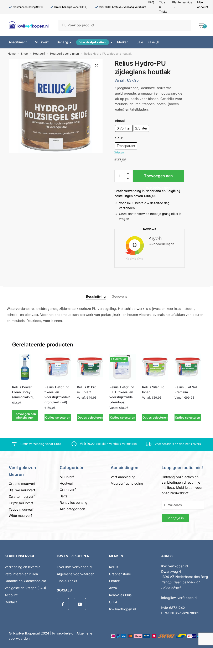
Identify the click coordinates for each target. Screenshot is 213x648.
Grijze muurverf (21, 503)
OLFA (113, 602)
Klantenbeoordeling (28, 7)
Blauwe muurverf (22, 490)
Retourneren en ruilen (21, 574)
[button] (96, 65)
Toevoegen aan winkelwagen (158, 178)
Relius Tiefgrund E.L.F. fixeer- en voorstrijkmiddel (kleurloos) (121, 394)
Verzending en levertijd (23, 567)
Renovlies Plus (120, 595)
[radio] (123, 128)
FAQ (151, 2)
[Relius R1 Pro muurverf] (90, 367)
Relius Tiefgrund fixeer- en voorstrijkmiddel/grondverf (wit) (57, 394)
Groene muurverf (22, 484)
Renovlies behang (73, 502)
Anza (113, 588)
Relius (113, 567)
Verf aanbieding (123, 477)
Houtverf (39, 53)
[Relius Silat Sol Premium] (188, 367)
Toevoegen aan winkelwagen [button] (25, 415)
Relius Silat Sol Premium (186, 389)
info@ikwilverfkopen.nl (179, 598)
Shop (24, 53)
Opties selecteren (57, 417)
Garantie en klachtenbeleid (25, 581)
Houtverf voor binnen (64, 53)
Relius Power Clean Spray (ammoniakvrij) (23, 392)
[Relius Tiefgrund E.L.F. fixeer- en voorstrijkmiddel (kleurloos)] (122, 367)
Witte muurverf (20, 516)
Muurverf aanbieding (127, 483)
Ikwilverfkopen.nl (122, 609)
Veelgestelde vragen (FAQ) (25, 588)
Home (12, 53)
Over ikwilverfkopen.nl (74, 567)
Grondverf (68, 490)
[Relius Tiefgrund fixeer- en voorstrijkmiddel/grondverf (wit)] (58, 367)
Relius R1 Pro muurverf (86, 389)
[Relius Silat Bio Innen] (155, 367)
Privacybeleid (62, 633)
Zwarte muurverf (22, 496)
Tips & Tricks (67, 581)
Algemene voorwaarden (75, 574)
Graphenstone (120, 574)
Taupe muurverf (21, 509)
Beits (63, 496)
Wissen (119, 152)
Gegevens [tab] (119, 296)
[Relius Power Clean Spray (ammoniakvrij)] (25, 367)
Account (11, 595)
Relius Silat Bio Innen (153, 389)
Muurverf (67, 477)
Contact (11, 602)
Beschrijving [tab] (96, 296)
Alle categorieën (72, 509)
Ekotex (114, 581)
